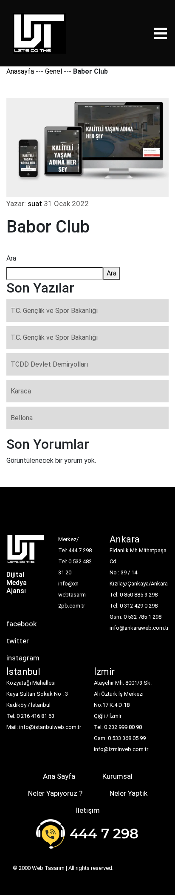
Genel (53, 71)
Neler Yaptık (128, 793)
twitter (17, 641)
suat (35, 203)
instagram (23, 658)
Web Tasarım (48, 868)
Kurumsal (117, 776)
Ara (11, 258)
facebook (21, 624)
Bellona (22, 418)
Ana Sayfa (59, 776)
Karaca (21, 391)
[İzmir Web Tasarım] (25, 551)
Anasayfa (20, 71)
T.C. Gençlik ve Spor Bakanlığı (54, 311)
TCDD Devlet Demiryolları (49, 364)
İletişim (88, 810)
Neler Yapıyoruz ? (55, 793)
